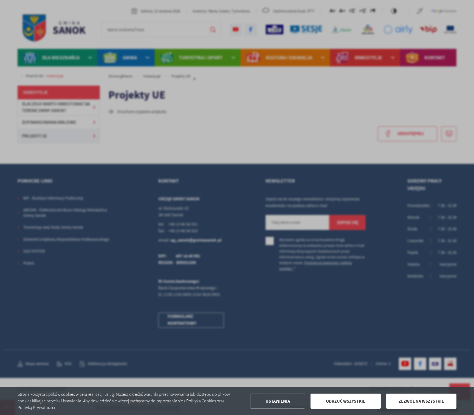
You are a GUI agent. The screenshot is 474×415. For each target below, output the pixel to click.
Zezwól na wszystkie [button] (421, 401)
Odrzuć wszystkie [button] (345, 401)
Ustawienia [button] (278, 401)
